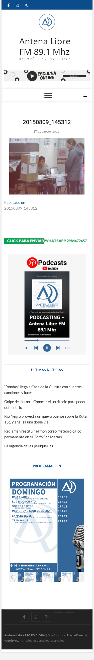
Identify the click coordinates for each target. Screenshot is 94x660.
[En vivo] (69, 612)
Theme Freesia (76, 635)
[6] (52, 577)
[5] (33, 577)
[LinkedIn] (58, 612)
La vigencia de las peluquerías (28, 446)
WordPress (11, 640)
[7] (70, 577)
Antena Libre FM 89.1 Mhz (44, 46)
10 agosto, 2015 (48, 131)
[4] (15, 577)
